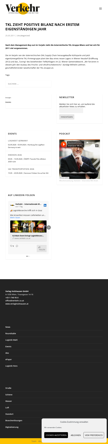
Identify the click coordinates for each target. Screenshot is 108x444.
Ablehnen (76, 435)
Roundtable (10, 333)
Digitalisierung (11, 427)
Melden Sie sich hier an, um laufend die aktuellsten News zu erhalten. (77, 105)
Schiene (8, 394)
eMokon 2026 (15, 155)
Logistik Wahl (11, 340)
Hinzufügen (67, 117)
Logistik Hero (11, 366)
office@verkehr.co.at (14, 300)
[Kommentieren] (16, 248)
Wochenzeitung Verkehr (70, 181)
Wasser (8, 401)
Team (33, 441)
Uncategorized (23, 35)
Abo (7, 353)
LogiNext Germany (18, 140)
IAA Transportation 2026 (21, 169)
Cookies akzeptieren (56, 435)
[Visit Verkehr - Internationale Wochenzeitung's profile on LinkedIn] (12, 205)
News (7, 327)
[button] (8, 227)
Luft (7, 407)
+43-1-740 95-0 (11, 297)
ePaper (8, 359)
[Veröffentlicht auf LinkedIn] (45, 205)
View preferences (94, 435)
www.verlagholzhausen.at (16, 304)
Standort (9, 414)
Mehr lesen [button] (15, 217)
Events (8, 346)
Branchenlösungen (13, 420)
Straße (8, 388)
